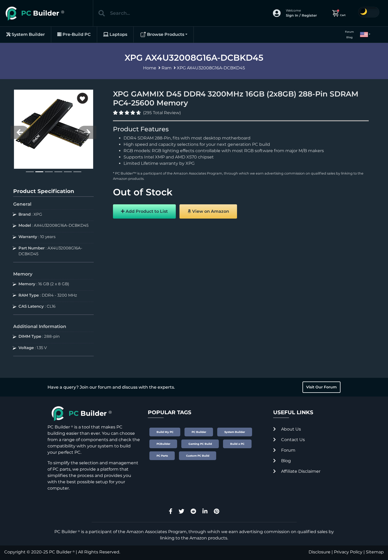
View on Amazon (210, 211)
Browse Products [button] (165, 34)
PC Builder (60, 551)
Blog (349, 37)
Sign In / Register (301, 15)
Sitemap (375, 551)
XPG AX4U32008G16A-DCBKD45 (211, 67)
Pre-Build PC (76, 34)
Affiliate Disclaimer (300, 471)
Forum (349, 31)
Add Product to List (146, 211)
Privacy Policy (348, 551)
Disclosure (319, 551)
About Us (290, 429)
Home (149, 67)
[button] (363, 34)
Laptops (117, 34)
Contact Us (292, 439)
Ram (167, 67)
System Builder (28, 34)
